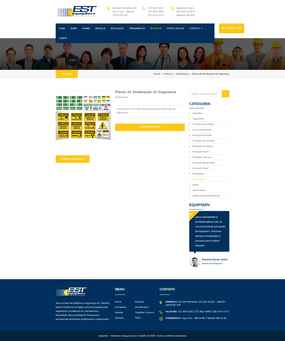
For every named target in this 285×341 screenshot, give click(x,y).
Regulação (117, 28)
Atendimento (142, 307)
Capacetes (198, 118)
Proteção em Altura (202, 146)
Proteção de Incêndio (203, 140)
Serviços (100, 28)
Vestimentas (199, 190)
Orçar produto (150, 126)
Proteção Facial (200, 151)
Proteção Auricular (202, 135)
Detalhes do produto (72, 159)
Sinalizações (182, 73)
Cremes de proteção (203, 124)
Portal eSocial (175, 28)
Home (62, 28)
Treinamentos (137, 28)
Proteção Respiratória (203, 162)
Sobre (73, 28)
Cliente (63, 38)
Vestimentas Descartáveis (206, 195)
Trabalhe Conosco (144, 312)
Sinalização (198, 173)
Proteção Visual (200, 168)
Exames (86, 28)
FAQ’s (138, 317)
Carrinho (233, 28)
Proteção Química (202, 157)
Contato (194, 28)
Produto (67, 73)
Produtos (156, 28)
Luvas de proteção (202, 129)
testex (195, 184)
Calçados (197, 113)
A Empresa (120, 307)
